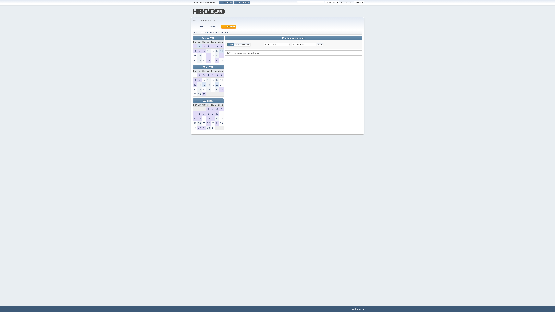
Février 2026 (208, 38)
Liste (231, 44)
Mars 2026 (208, 67)
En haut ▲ (360, 309)
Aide (353, 309)
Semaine (245, 44)
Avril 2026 (208, 101)
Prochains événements (293, 38)
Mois (237, 44)
